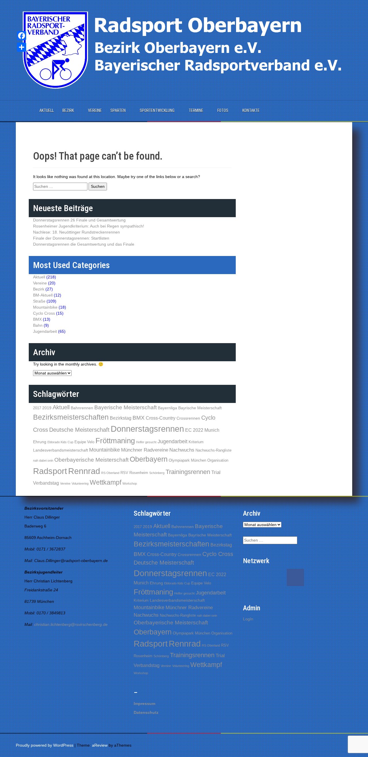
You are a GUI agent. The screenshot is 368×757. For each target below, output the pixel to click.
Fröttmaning (115, 441)
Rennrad (84, 471)
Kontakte (251, 110)
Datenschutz (146, 712)
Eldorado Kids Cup (60, 442)
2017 (37, 408)
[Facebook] (21, 35)
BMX (37, 319)
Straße (39, 301)
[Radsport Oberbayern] (184, 49)
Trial (216, 472)
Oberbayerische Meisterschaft (91, 460)
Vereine (95, 110)
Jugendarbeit (45, 331)
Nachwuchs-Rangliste (213, 450)
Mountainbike (45, 307)
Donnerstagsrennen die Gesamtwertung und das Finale (83, 244)
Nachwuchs (181, 450)
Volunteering (80, 483)
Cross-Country (160, 418)
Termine (196, 110)
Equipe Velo (84, 442)
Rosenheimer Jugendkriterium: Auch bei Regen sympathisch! (88, 226)
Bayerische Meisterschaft (125, 407)
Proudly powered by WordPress (44, 745)
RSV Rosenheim (134, 473)
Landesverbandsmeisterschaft (60, 450)
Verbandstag (46, 483)
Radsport (50, 471)
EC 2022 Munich (202, 430)
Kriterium (196, 442)
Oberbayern (149, 459)
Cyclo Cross (44, 313)
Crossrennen (188, 418)
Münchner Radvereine (144, 450)
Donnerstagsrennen (147, 428)
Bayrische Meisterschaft (200, 408)
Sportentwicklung (157, 110)
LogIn (248, 619)
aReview (100, 745)
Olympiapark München (187, 460)
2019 (46, 408)
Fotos (222, 110)
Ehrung (39, 441)
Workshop (129, 483)
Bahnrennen (82, 408)
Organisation (217, 460)
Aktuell (46, 110)
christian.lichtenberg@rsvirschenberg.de (71, 624)
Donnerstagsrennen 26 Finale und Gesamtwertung (79, 220)
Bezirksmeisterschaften (71, 417)
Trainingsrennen (188, 471)
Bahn (38, 325)
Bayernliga (167, 408)
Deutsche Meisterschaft (79, 430)
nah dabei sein (43, 460)
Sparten (118, 110)
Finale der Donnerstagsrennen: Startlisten (71, 238)
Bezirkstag (120, 418)
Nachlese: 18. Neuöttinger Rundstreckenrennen (76, 232)
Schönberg (156, 473)
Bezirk (68, 110)
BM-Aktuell (43, 295)
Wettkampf (105, 482)
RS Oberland (110, 473)
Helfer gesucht (146, 442)
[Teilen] (21, 47)
